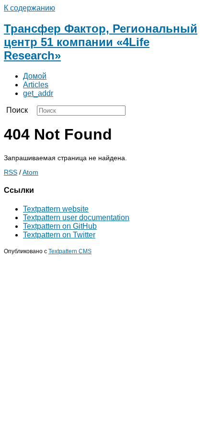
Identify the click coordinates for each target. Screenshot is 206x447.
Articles (35, 85)
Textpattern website (56, 209)
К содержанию (29, 8)
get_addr (38, 93)
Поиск (17, 110)
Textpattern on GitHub (60, 226)
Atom (30, 172)
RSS (10, 172)
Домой (34, 76)
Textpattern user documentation (76, 217)
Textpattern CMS (70, 251)
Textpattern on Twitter (59, 235)
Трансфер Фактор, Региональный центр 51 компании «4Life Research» (100, 42)
